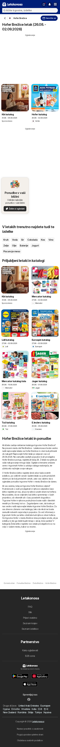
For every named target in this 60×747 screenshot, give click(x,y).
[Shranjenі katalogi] (43, 4)
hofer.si (53, 492)
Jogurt (35, 245)
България (45, 705)
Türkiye (38, 712)
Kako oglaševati (30, 650)
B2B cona (30, 655)
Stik (30, 612)
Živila (13, 524)
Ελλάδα (15, 709)
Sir (22, 239)
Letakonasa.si (38, 721)
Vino (50, 239)
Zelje (6, 245)
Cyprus (6, 709)
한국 (46, 709)
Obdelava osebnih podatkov (30, 740)
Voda (15, 239)
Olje (14, 245)
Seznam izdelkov (30, 628)
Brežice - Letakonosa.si (35, 448)
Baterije (24, 245)
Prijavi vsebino (30, 617)
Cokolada (32, 239)
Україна (47, 712)
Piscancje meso (11, 251)
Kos (43, 239)
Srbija (30, 712)
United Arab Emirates (28, 705)
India (34, 709)
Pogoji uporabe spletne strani (30, 734)
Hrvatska (25, 709)
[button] (49, 4)
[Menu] (55, 4)
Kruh (6, 239)
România (21, 712)
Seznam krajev (30, 623)
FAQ (30, 606)
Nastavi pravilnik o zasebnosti (30, 728)
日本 (40, 709)
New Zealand (9, 712)
